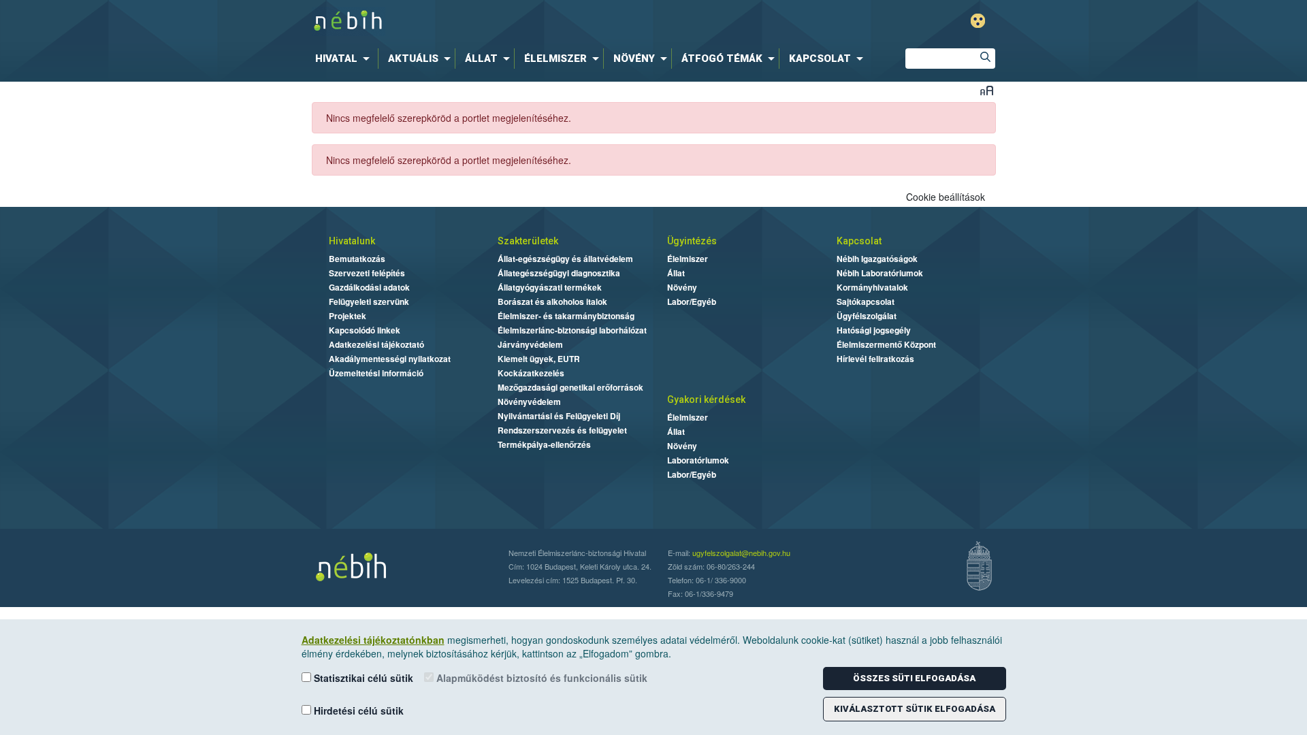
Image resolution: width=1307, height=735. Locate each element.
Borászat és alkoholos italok (552, 301)
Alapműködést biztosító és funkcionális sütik (540, 678)
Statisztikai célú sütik (362, 678)
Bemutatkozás (357, 258)
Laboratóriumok (698, 460)
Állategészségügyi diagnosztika (559, 273)
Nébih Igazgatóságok (877, 258)
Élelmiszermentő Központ (886, 344)
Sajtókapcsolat (865, 301)
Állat (676, 273)
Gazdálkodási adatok (369, 287)
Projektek (347, 316)
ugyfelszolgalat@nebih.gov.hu (741, 552)
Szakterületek (528, 240)
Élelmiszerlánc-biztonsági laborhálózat (572, 330)
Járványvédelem (530, 344)
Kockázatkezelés (531, 373)
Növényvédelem (529, 401)
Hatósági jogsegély (874, 330)
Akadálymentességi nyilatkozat (390, 359)
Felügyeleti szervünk (369, 301)
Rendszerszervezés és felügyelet (562, 430)
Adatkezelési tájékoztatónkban (373, 640)
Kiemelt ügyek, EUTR (539, 359)
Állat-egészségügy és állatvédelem (565, 258)
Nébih (512, 21)
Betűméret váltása (986, 90)
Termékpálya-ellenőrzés (544, 444)
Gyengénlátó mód (978, 21)
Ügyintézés (692, 240)
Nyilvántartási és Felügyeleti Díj (559, 416)
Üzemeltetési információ (376, 373)
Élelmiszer (687, 258)
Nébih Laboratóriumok (880, 273)
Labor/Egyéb (691, 301)
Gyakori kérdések (706, 399)
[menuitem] (345, 58)
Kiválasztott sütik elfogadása (914, 709)
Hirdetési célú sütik (357, 710)
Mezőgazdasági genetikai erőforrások (570, 387)
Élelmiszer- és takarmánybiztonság (566, 316)
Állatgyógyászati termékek (550, 287)
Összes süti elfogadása (914, 678)
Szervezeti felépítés (367, 273)
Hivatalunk (352, 240)
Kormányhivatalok (872, 287)
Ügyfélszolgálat (867, 316)
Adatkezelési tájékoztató (376, 344)
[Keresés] (985, 58)
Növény (682, 287)
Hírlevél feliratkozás (875, 359)
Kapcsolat (859, 240)
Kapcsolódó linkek (364, 330)
